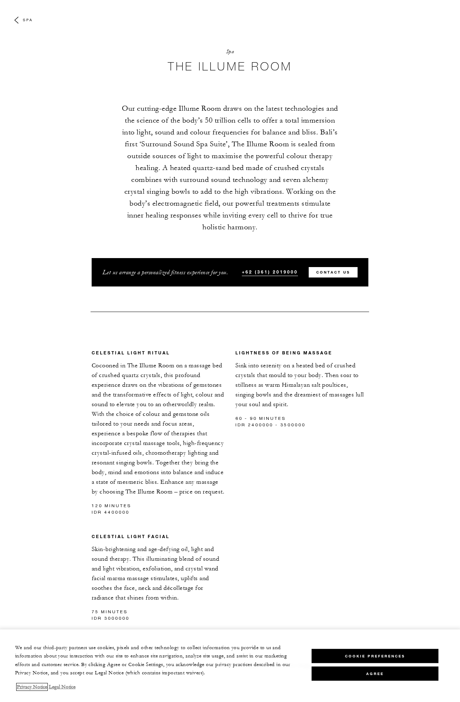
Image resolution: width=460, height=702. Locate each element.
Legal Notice (62, 687)
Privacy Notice (32, 687)
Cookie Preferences (375, 655)
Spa (28, 20)
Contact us (333, 272)
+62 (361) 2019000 (270, 272)
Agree (375, 673)
